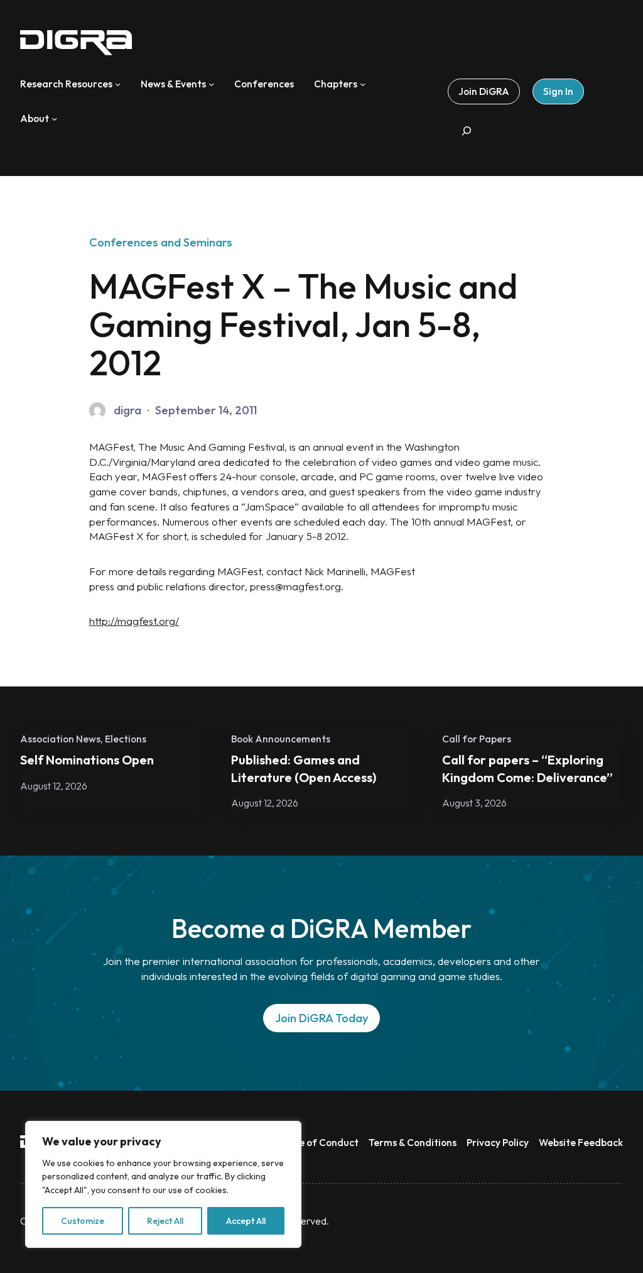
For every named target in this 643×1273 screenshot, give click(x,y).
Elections (125, 738)
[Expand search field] (467, 130)
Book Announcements (280, 738)
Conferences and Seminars (160, 242)
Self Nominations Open (87, 760)
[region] (163, 1184)
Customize (82, 1220)
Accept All (246, 1220)
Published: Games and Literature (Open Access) (303, 768)
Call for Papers (476, 738)
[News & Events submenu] (211, 84)
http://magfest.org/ (134, 620)
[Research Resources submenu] (118, 84)
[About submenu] (54, 118)
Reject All (165, 1220)
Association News (60, 738)
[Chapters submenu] (362, 84)
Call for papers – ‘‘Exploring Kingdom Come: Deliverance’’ (527, 768)
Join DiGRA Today (322, 1018)
